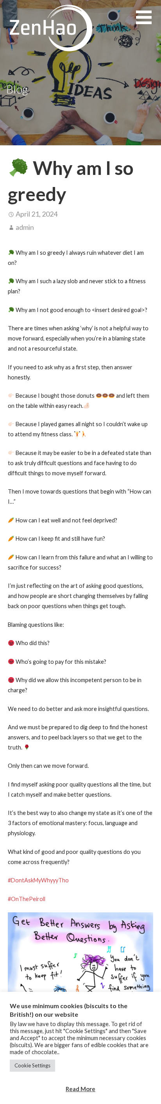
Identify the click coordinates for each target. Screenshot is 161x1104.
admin (25, 227)
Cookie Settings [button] (32, 1065)
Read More (80, 1088)
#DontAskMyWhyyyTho (38, 880)
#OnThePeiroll (26, 899)
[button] (148, 22)
